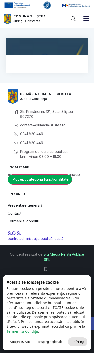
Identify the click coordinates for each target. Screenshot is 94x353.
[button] (72, 18)
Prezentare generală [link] (25, 205)
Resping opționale (50, 342)
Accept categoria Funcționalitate (41, 179)
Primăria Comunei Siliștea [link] (45, 94)
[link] (7, 18)
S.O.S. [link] (14, 233)
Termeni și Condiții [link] (22, 331)
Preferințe (78, 342)
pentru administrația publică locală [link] (35, 238)
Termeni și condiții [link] (23, 221)
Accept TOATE (20, 342)
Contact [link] (14, 213)
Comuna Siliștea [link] (29, 16)
